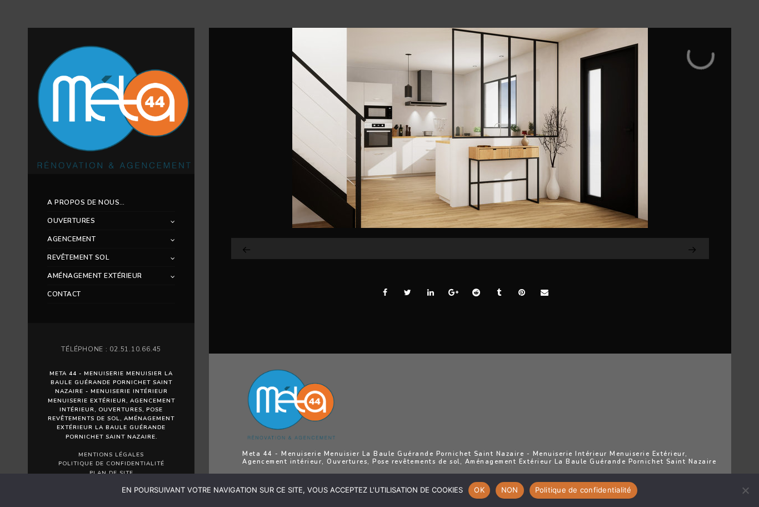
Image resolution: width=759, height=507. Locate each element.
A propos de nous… (86, 202)
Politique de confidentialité (111, 464)
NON (509, 489)
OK (479, 489)
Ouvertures (71, 220)
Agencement (71, 239)
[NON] (745, 490)
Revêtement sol (78, 257)
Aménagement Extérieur (94, 275)
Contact (64, 294)
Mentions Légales (111, 455)
